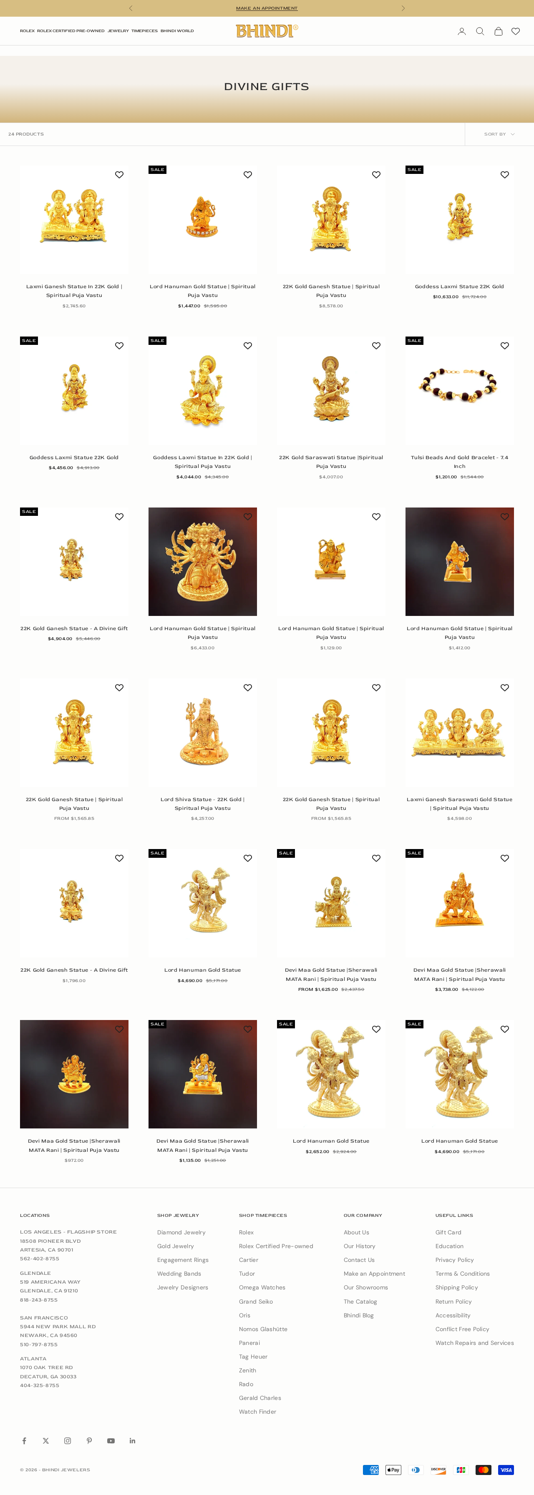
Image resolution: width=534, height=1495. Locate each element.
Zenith (248, 1370)
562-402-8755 (40, 1258)
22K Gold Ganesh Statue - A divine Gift (74, 628)
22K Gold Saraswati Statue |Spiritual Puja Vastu (331, 462)
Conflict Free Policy (463, 1329)
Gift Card (449, 1232)
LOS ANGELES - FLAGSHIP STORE (68, 1232)
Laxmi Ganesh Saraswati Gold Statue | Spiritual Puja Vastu (459, 804)
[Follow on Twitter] (46, 1441)
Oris (244, 1315)
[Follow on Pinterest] (89, 1441)
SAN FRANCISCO (44, 1317)
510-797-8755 (39, 1344)
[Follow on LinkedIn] (132, 1441)
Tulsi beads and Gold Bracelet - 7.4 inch (459, 462)
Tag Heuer (253, 1356)
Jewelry (118, 30)
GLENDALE (35, 1273)
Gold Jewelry (175, 1246)
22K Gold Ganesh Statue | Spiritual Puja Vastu (331, 291)
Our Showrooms (366, 1287)
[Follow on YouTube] (111, 1441)
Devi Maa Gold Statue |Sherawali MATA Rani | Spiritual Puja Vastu (331, 974)
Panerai (249, 1343)
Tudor (247, 1273)
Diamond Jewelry (181, 1232)
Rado (246, 1384)
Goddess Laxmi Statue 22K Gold (459, 286)
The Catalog (361, 1301)
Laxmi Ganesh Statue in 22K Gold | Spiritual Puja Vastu (74, 291)
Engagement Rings (183, 1260)
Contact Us (359, 1260)
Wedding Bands (179, 1273)
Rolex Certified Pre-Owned (71, 30)
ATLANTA (33, 1358)
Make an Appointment (374, 1273)
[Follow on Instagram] (67, 1441)
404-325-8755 (40, 1385)
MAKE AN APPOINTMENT (266, 8)
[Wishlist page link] (515, 31)
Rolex (27, 30)
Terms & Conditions (463, 1273)
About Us (356, 1232)
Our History (360, 1246)
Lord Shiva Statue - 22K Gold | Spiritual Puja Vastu (203, 804)
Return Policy (454, 1301)
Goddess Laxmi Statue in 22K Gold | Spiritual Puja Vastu (202, 462)
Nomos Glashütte (263, 1329)
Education (450, 1246)
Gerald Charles (260, 1398)
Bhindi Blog (359, 1315)
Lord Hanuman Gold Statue (202, 970)
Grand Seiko (256, 1301)
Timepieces (144, 30)
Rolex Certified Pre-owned (276, 1246)
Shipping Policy (457, 1287)
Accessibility (453, 1315)
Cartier (248, 1260)
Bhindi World (177, 30)
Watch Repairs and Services (475, 1343)
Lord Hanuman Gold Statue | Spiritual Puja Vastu (203, 291)
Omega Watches (262, 1287)
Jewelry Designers (183, 1287)
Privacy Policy (455, 1260)
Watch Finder (257, 1411)
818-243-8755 (39, 1300)
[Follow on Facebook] (24, 1441)
